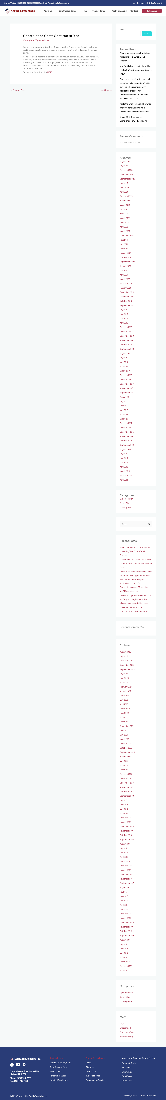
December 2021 (127, 235)
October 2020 (126, 257)
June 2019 (124, 314)
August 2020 (125, 266)
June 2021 (124, 240)
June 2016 (124, 458)
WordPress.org (126, 1036)
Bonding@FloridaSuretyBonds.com (54, 3)
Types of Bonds (98, 11)
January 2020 (125, 288)
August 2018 (125, 353)
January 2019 (125, 331)
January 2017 (125, 427)
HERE (49, 72)
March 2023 (125, 218)
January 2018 (125, 379)
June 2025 (124, 187)
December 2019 (127, 292)
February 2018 (126, 375)
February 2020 (126, 283)
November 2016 (127, 436)
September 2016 (127, 445)
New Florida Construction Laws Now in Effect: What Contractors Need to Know (136, 70)
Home (88, 1062)
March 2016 (125, 471)
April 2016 (124, 466)
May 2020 (124, 270)
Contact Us (91, 1071)
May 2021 (124, 244)
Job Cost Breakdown (59, 1080)
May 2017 (124, 410)
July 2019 (123, 309)
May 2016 (124, 462)
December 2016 (127, 432)
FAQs (85, 11)
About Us (48, 11)
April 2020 (124, 274)
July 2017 (123, 401)
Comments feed (127, 1032)
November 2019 (127, 296)
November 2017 (126, 388)
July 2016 (123, 453)
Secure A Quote (129, 1063)
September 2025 (127, 178)
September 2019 (127, 305)
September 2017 (127, 392)
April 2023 (124, 213)
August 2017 (125, 397)
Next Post (106, 90)
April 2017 (124, 414)
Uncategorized (126, 507)
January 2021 (125, 253)
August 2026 (125, 161)
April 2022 (124, 226)
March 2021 (125, 248)
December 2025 (127, 174)
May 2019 (124, 318)
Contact (134, 11)
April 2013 (124, 480)
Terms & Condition (147, 1096)
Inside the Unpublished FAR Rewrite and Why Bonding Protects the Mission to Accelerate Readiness (135, 108)
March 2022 (125, 231)
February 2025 (126, 196)
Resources (142, 3)
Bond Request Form (58, 1067)
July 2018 (123, 357)
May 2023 (124, 209)
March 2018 (125, 370)
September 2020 (127, 261)
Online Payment (155, 3)
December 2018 (127, 336)
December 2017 (127, 384)
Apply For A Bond (119, 11)
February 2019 (126, 327)
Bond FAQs (127, 1076)
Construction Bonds (67, 11)
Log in (122, 1023)
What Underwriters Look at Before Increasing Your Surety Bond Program (135, 57)
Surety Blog (29, 40)
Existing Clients (56, 1058)
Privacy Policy (130, 1096)
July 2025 (124, 183)
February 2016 (126, 475)
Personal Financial (58, 1075)
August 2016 (125, 449)
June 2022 (124, 222)
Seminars (126, 1067)
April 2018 (124, 366)
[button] (134, 3)
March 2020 (125, 279)
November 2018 (126, 340)
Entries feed (125, 1028)
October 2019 (126, 301)
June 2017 (124, 405)
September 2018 (127, 349)
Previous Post (17, 90)
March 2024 (125, 205)
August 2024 (125, 200)
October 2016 (126, 440)
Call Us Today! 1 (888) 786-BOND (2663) (21, 3)
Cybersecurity (126, 498)
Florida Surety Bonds (95, 1058)
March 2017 (125, 418)
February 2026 (126, 170)
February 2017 (126, 423)
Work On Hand (56, 1071)
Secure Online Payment (60, 1062)
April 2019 (124, 322)
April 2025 (124, 192)
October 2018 (126, 344)
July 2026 (124, 165)
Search (123, 29)
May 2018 (124, 362)
